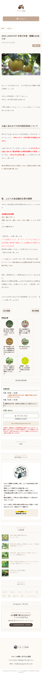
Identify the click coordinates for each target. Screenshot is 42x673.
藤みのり (15, 596)
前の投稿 (35, 311)
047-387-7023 (21, 416)
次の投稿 (6, 311)
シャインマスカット (32, 596)
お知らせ (36, 45)
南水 (37, 592)
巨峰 (4, 596)
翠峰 (9, 596)
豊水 (22, 596)
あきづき (5, 592)
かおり (20, 592)
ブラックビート (29, 592)
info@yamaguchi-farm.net (21, 423)
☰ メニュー (21, 19)
